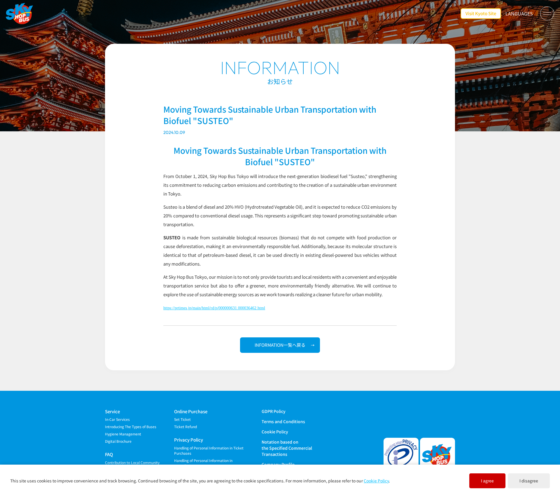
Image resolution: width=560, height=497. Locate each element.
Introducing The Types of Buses (130, 426)
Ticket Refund (185, 426)
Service (112, 411)
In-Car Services (117, 419)
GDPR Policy (274, 411)
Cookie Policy (275, 432)
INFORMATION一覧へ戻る (280, 345)
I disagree (528, 481)
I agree (487, 481)
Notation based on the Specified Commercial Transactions (287, 448)
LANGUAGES (519, 13)
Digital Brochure (118, 441)
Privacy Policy (188, 440)
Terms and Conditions (283, 421)
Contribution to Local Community (132, 462)
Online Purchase (190, 411)
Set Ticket (182, 419)
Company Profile (278, 464)
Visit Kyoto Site (481, 13)
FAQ (109, 454)
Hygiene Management (123, 433)
